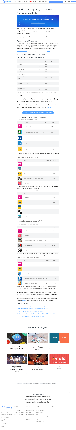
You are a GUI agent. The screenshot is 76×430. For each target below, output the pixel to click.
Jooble (37, 414)
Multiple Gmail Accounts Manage (42, 416)
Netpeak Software (39, 412)
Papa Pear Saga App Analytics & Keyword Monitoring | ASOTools (30, 316)
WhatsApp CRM (39, 408)
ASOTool (48, 51)
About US (28, 419)
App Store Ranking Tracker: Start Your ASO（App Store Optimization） (38, 347)
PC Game (35, 1)
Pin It (51, 389)
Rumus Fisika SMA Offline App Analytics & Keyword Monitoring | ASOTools (32, 308)
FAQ (15, 416)
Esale (37, 419)
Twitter (29, 389)
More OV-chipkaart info (22, 51)
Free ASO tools (20, 36)
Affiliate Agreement (30, 410)
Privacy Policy (28, 412)
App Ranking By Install (19, 414)
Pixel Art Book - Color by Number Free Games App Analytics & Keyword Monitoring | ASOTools (37, 313)
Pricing (39, 1)
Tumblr (37, 389)
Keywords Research (18, 408)
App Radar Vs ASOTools (59, 346)
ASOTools (38, 36)
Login (69, 1)
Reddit (33, 389)
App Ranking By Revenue (19, 412)
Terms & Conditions (30, 414)
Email (40, 389)
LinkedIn (47, 389)
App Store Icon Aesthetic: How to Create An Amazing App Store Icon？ (17, 348)
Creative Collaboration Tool (41, 421)
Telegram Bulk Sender (40, 417)
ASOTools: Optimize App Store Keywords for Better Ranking (38, 112)
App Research (17, 410)
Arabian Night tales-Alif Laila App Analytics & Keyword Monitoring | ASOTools (33, 306)
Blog (27, 417)
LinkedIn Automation (40, 410)
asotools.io (49, 107)
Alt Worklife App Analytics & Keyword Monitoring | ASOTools (30, 311)
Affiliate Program (29, 408)
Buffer (44, 389)
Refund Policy (28, 416)
